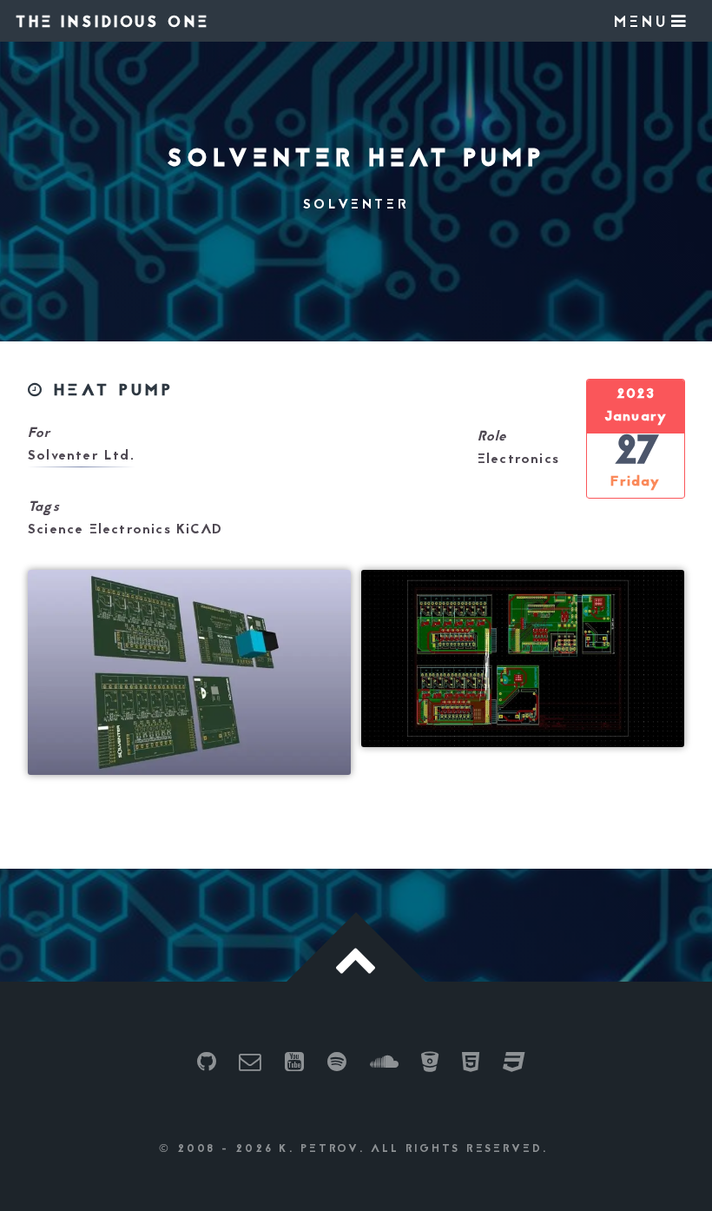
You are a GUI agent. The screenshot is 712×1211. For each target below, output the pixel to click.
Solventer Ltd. (81, 456)
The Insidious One (113, 23)
